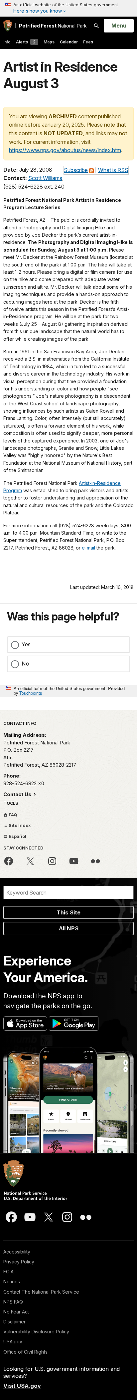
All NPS (68, 928)
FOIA (8, 1271)
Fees (88, 41)
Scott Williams (45, 178)
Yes (26, 644)
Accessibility (16, 1251)
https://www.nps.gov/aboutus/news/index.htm (65, 150)
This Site (68, 912)
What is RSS (113, 170)
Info (7, 41)
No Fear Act (16, 1311)
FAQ (12, 814)
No (25, 663)
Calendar (69, 41)
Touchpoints (30, 693)
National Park (53, 25)
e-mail (88, 548)
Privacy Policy (18, 1261)
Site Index (19, 825)
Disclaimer (14, 1321)
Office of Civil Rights (25, 1352)
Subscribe (76, 170)
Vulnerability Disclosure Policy (36, 1331)
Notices (11, 1281)
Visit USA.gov (22, 1385)
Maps (49, 41)
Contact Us (18, 794)
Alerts (26, 41)
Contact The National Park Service (41, 1292)
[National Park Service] (7, 26)
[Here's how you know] (68, 8)
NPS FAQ (13, 1302)
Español (17, 836)
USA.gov (12, 1341)
